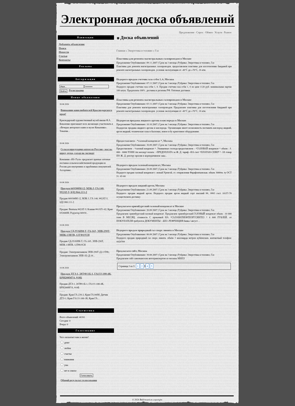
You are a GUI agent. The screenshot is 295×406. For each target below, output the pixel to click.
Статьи (63, 56)
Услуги (218, 32)
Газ (157, 50)
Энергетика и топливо (140, 50)
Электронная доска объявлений (147, 18)
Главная (120, 50)
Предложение (186, 32)
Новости (64, 52)
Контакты (64, 60)
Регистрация (76, 90)
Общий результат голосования (79, 380)
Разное (228, 32)
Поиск (62, 48)
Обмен (209, 32)
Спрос (199, 32)
